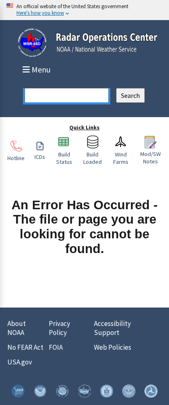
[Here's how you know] (84, 10)
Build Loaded (92, 158)
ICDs (39, 157)
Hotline (16, 158)
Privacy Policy (59, 328)
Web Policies (112, 347)
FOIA (56, 347)
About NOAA (16, 328)
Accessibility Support (112, 328)
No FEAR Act (25, 347)
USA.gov (19, 362)
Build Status (64, 158)
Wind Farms (120, 158)
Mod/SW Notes (150, 157)
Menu (41, 70)
